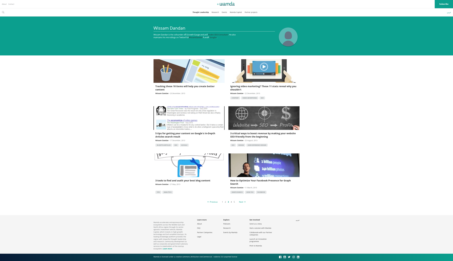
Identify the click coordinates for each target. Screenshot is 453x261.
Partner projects (251, 12)
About (4, 4)
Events (224, 12)
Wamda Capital (236, 12)
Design (241, 145)
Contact (11, 4)
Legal (199, 237)
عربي (449, 12)
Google (184, 145)
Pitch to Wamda (256, 246)
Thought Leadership (201, 12)
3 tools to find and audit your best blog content (182, 180)
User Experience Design (257, 145)
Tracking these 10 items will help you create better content (185, 88)
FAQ (198, 228)
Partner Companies (204, 232)
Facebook (261, 192)
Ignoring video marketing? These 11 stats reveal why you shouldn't (263, 88)
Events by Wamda (230, 232)
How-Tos (249, 192)
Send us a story (256, 224)
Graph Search (237, 192)
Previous (214, 202)
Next (241, 202)
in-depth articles (164, 145)
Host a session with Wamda (260, 228)
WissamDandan (196, 37)
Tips (158, 192)
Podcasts (226, 224)
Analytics (168, 192)
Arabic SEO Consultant (218, 34)
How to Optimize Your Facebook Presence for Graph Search (260, 182)
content (235, 98)
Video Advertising (250, 98)
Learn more (167, 249)
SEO (262, 98)
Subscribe (443, 4)
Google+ (213, 37)
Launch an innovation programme (258, 240)
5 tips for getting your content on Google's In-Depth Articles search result (185, 135)
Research (215, 12)
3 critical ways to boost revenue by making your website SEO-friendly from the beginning (263, 135)
